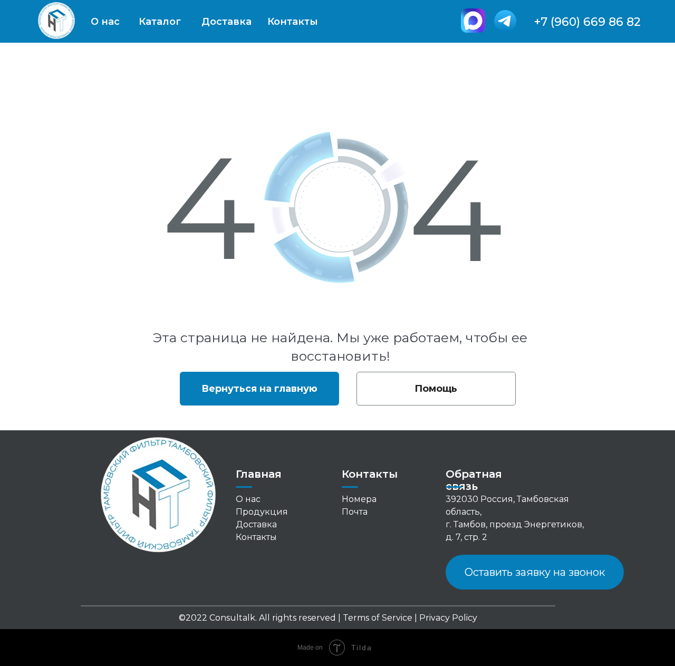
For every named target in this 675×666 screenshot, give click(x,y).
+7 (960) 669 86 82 (587, 22)
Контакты (292, 21)
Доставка (226, 21)
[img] (473, 20)
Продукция (262, 512)
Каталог (160, 21)
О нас (105, 21)
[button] (535, 572)
